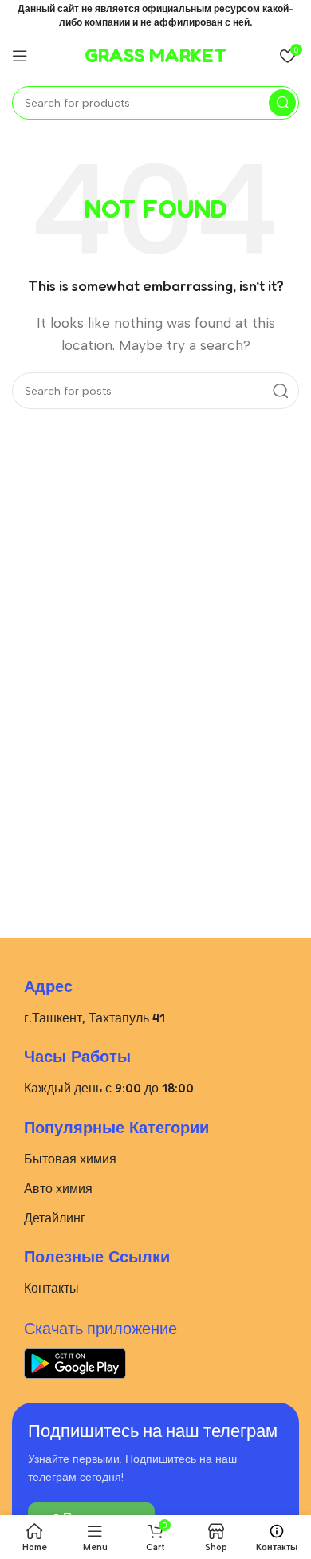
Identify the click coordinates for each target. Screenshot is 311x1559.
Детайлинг (54, 1218)
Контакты (51, 1288)
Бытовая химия (70, 1159)
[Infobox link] (155, 55)
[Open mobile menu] (20, 56)
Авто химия (58, 1188)
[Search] (282, 102)
